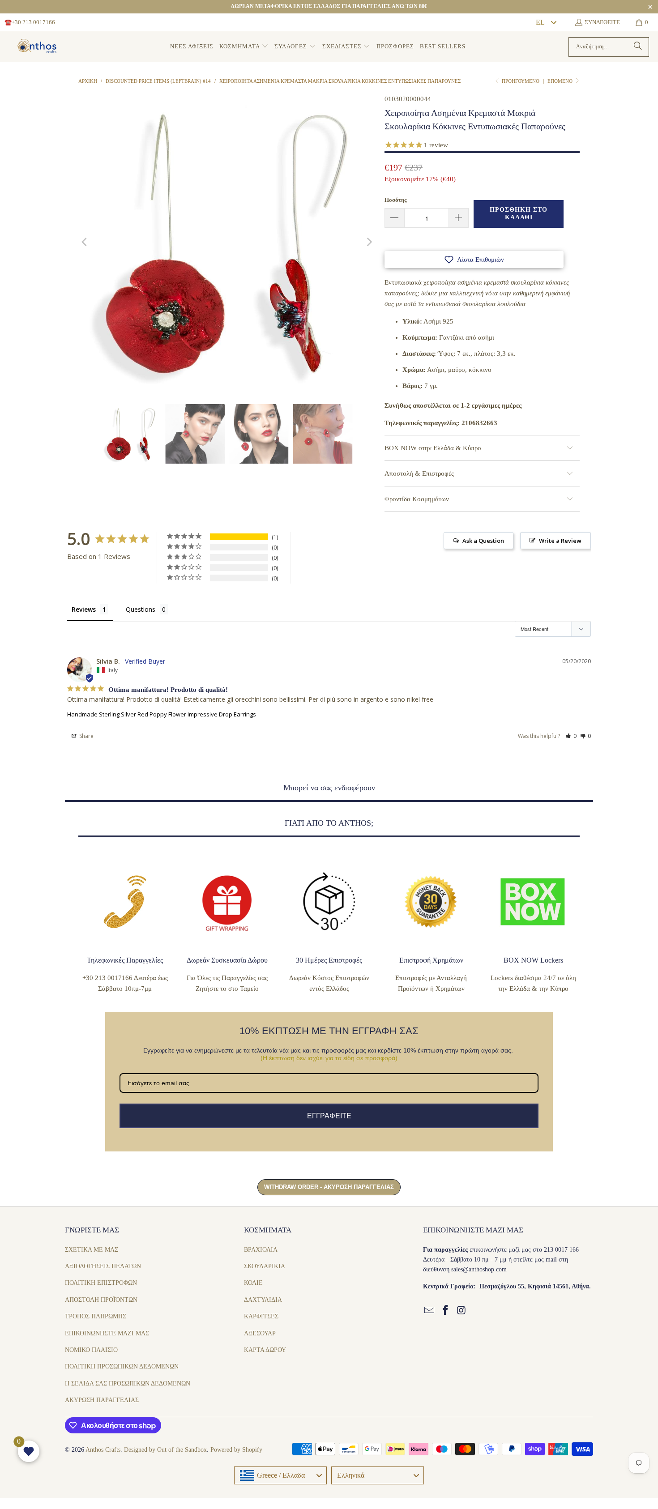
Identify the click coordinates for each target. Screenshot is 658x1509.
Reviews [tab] (84, 609)
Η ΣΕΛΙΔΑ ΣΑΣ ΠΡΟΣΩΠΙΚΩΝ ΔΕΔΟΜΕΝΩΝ (127, 1383)
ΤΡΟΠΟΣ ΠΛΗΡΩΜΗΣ (95, 1316)
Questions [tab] (140, 609)
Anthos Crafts (102, 1449)
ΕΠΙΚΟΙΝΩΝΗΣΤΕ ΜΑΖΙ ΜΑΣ (107, 1333)
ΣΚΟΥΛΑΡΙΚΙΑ (264, 1266)
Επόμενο (560, 81)
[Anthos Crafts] (38, 47)
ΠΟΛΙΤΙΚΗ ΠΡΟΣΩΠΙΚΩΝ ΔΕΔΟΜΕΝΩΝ (122, 1366)
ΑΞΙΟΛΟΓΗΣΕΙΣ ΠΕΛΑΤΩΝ (103, 1266)
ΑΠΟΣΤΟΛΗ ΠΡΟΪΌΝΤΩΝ (101, 1299)
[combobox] (545, 22)
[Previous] (85, 242)
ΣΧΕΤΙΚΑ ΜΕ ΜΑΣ (91, 1249)
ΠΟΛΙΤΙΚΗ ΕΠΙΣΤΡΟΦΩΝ (101, 1282)
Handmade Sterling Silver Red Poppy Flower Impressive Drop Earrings (161, 714)
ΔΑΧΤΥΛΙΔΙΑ (263, 1299)
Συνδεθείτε (602, 22)
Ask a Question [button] (483, 541)
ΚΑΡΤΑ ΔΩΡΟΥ (265, 1350)
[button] (244, 47)
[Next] (369, 242)
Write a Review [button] (560, 541)
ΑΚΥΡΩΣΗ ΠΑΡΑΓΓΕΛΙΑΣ (102, 1400)
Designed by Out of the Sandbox (165, 1449)
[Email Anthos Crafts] (429, 1311)
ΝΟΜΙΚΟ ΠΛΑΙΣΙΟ (91, 1350)
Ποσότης (395, 199)
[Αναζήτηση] (638, 47)
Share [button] (86, 736)
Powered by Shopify (236, 1449)
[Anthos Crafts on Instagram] (461, 1311)
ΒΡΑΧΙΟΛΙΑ (261, 1249)
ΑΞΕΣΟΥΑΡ (260, 1333)
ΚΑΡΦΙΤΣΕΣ (261, 1316)
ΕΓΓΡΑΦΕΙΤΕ (329, 1116)
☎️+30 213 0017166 (29, 22)
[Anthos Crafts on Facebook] (446, 1311)
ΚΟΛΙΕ (253, 1282)
